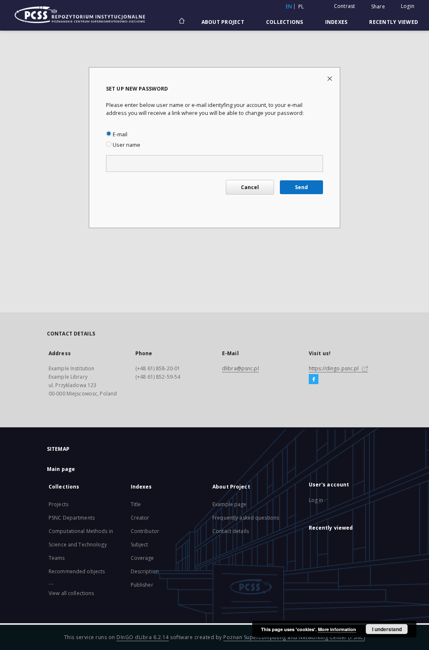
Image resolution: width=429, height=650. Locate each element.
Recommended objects (77, 571)
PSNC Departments (72, 517)
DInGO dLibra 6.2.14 (142, 637)
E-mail (119, 134)
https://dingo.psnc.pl (334, 368)
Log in (316, 500)
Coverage (142, 558)
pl (301, 6)
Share (378, 6)
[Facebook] (313, 379)
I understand (387, 629)
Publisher (142, 584)
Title (136, 504)
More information (337, 629)
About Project (223, 22)
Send (301, 187)
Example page (229, 504)
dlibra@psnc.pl (240, 368)
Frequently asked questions (245, 517)
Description (145, 571)
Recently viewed (393, 22)
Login (407, 6)
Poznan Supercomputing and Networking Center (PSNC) (294, 637)
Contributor (145, 531)
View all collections (71, 593)
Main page (61, 469)
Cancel (250, 187)
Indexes (336, 22)
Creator (140, 517)
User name (125, 144)
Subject (139, 544)
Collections (284, 22)
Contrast (344, 6)
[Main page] (181, 22)
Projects (58, 504)
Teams (57, 558)
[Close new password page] (330, 78)
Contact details (230, 531)
